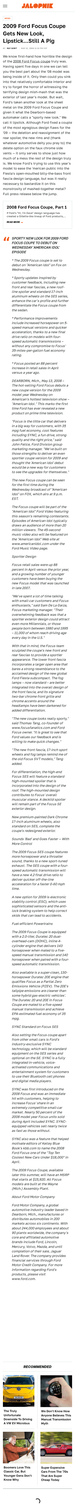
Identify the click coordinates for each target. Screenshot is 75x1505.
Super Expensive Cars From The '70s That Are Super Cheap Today (54, 1474)
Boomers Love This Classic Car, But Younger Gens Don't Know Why (18, 1473)
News (8, 18)
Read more (13, 222)
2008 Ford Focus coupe (31, 61)
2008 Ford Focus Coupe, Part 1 (37, 207)
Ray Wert (12, 48)
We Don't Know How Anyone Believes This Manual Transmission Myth (56, 1417)
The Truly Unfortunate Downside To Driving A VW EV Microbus (18, 1417)
